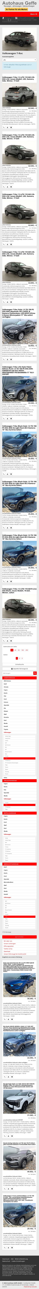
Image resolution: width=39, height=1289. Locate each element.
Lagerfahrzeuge (9, 678)
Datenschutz (6, 1261)
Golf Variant (7, 745)
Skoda (5, 723)
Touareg (7, 771)
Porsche (6, 717)
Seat (5, 720)
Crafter (6, 740)
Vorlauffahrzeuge (10, 780)
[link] (3, 127)
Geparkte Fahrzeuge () (20, 669)
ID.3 (6, 747)
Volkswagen (7, 732)
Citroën (6, 687)
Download (7, 951)
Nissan (6, 711)
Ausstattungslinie (8, 56)
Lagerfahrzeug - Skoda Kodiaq (19, 1165)
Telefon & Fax (8, 949)
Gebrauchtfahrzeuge (11, 864)
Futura (6, 702)
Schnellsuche (19, 664)
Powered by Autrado (30, 1287)
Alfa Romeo (7, 681)
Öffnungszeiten (9, 946)
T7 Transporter (8, 853)
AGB (12, 1259)
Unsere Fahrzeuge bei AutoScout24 (15, 954)
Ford (5, 699)
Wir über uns (8, 941)
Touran (6, 773)
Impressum (5, 1259)
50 (19, 650)
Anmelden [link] (20, 937)
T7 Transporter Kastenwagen (11, 762)
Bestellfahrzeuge (10, 813)
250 (27, 650)
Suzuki (6, 726)
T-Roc (6, 758)
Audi (5, 684)
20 (15, 650)
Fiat (5, 696)
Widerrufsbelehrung (21, 1259)
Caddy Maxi (7, 738)
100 (22, 650)
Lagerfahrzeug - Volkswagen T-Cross (19, 1221)
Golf (6, 742)
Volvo (5, 777)
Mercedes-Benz (8, 882)
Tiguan (6, 769)
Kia (5, 708)
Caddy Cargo (8, 736)
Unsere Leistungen (10, 943)
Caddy (6, 838)
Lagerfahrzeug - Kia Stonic (19, 1051)
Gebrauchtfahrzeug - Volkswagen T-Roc (19, 101)
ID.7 (6, 749)
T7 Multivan (7, 760)
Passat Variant (8, 751)
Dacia (5, 693)
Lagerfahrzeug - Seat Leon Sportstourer (19, 991)
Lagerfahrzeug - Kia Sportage (19, 1109)
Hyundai (6, 705)
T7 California (8, 849)
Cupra (5, 690)
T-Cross (6, 756)
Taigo (6, 765)
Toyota (6, 729)
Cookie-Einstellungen (18, 1261)
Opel (5, 714)
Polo (6, 754)
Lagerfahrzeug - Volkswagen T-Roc (19, 218)
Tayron (6, 767)
